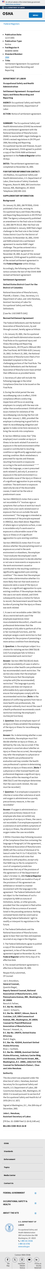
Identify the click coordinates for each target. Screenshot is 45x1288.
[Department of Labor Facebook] (7, 1259)
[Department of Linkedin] (36, 1259)
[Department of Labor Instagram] (22, 1259)
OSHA (7, 13)
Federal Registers (12, 23)
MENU (35, 15)
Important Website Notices (21, 1266)
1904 (7, 57)
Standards (8, 1151)
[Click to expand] (22, 3)
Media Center (10, 1175)
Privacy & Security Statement (37, 1266)
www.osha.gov (24, 1246)
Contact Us (8, 1183)
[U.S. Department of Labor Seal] (9, 1227)
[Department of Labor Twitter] (14, 1259)
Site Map (8, 1265)
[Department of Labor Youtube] (29, 1259)
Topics (7, 1167)
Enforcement (9, 1159)
